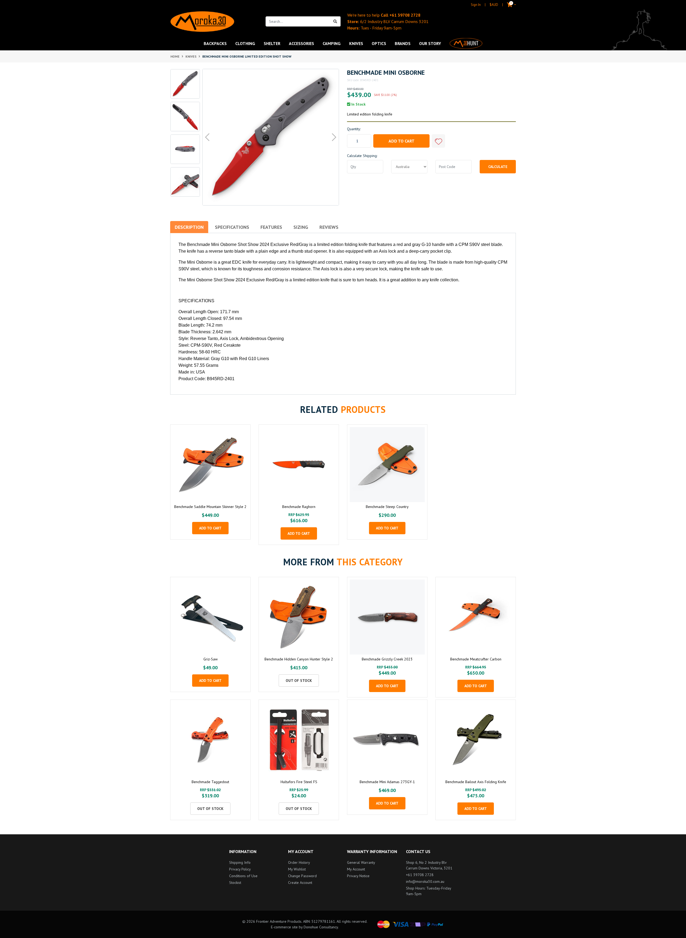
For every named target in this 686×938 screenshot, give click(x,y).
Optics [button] (379, 43)
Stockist (235, 882)
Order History (299, 862)
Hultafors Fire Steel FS (299, 781)
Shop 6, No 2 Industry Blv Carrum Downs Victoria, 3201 (429, 865)
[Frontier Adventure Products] (202, 21)
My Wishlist (297, 869)
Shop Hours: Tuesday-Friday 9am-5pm (428, 891)
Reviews (328, 227)
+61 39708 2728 (404, 15)
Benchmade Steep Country (387, 506)
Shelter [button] (272, 43)
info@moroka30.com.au (425, 881)
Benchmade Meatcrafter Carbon (475, 659)
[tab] (189, 227)
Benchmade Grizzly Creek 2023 (387, 659)
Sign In (476, 4)
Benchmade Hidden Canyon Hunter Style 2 (298, 659)
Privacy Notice (358, 875)
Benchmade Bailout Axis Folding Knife (475, 781)
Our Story (430, 43)
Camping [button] (332, 43)
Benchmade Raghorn (298, 506)
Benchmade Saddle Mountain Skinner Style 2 (210, 506)
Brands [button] (403, 43)
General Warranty (361, 862)
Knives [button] (356, 43)
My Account (356, 869)
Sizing (300, 227)
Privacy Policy (240, 869)
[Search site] (335, 21)
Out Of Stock (299, 680)
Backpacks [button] (215, 43)
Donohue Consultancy (321, 927)
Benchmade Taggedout (210, 781)
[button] (438, 141)
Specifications (232, 227)
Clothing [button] (245, 43)
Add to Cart (402, 141)
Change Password (302, 875)
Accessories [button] (301, 43)
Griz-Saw (210, 659)
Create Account (300, 882)
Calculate (498, 166)
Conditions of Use (243, 875)
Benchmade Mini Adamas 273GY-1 (387, 781)
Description (189, 227)
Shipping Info (240, 862)
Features (271, 227)
